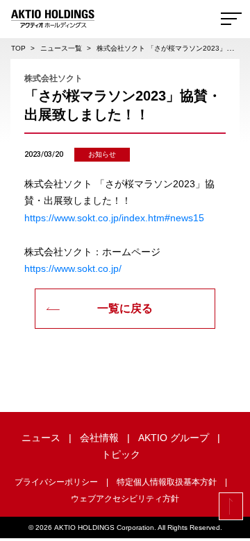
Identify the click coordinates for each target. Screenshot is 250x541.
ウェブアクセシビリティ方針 (125, 499)
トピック (120, 454)
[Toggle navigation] (231, 18)
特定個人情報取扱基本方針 (167, 482)
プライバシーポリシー (56, 482)
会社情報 (99, 437)
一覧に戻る (125, 308)
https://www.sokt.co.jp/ (73, 268)
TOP (18, 48)
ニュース (41, 437)
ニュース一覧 (61, 48)
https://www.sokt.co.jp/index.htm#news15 (114, 217)
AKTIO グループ (173, 437)
